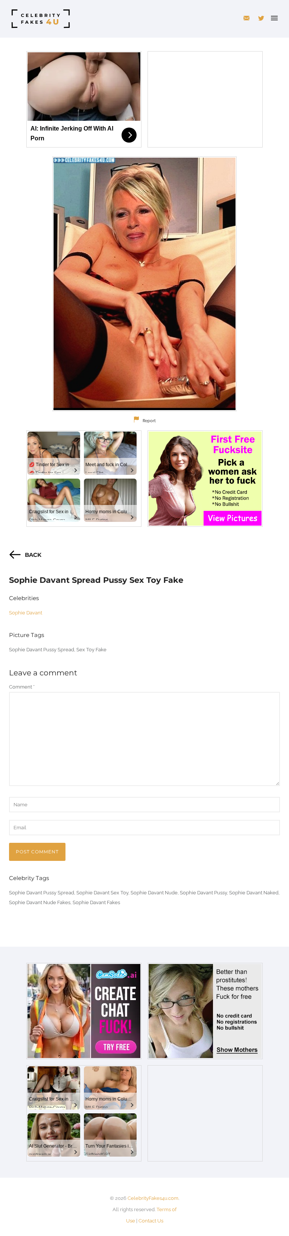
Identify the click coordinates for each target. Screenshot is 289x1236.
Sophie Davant (25, 613)
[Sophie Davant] (144, 284)
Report (149, 420)
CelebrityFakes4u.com (153, 1198)
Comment (22, 687)
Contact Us (150, 1221)
